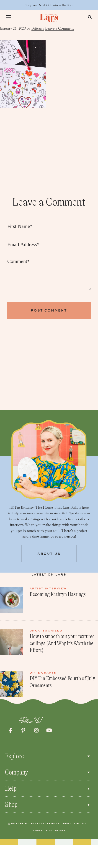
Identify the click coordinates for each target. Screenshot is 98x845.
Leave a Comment (59, 28)
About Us (48, 553)
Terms (37, 830)
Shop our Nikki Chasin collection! (49, 5)
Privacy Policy (75, 823)
